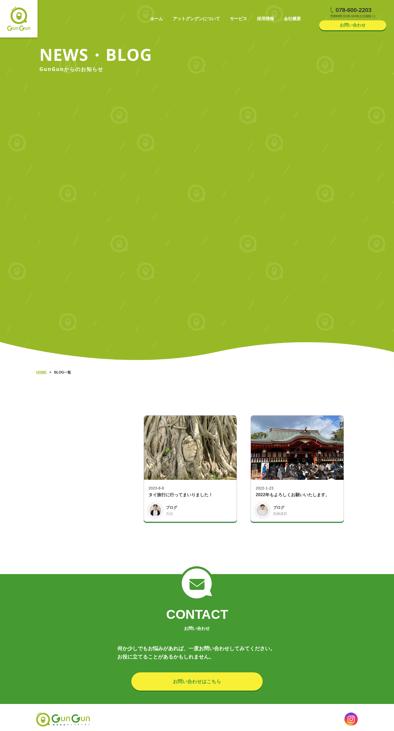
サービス (238, 19)
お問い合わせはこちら (197, 681)
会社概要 (292, 19)
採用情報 (265, 19)
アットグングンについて (196, 19)
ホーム (156, 19)
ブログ (171, 508)
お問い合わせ (353, 25)
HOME (41, 372)
